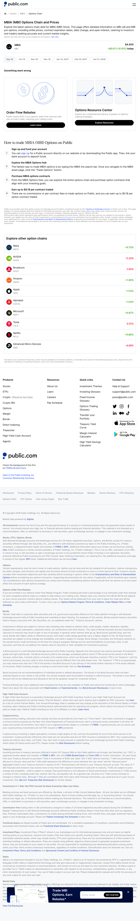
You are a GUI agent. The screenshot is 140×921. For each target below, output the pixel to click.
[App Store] (124, 423)
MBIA (22, 13)
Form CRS (94, 755)
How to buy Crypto (45, 499)
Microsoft (18, 311)
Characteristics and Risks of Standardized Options (53, 219)
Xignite (30, 519)
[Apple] (9, 291)
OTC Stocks (26, 499)
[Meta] (9, 247)
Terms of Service (44, 493)
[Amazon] (9, 280)
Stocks (13, 13)
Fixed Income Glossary (87, 399)
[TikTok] (128, 413)
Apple (16, 289)
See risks (55, 37)
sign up (25, 153)
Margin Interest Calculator (88, 435)
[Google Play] (124, 434)
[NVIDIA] (9, 258)
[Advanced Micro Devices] (9, 345)
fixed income (51, 688)
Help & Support (120, 386)
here (5, 550)
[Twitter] (114, 406)
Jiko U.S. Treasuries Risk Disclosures (36, 780)
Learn (50, 391)
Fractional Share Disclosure (57, 826)
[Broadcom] (9, 269)
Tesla (16, 322)
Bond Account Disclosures (95, 688)
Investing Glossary (90, 391)
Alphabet (18, 300)
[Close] (128, 892)
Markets (91, 493)
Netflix (16, 333)
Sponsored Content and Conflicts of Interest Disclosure (72, 850)
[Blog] (121, 413)
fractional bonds (69, 688)
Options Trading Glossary (89, 408)
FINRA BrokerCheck (75, 755)
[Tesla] (9, 324)
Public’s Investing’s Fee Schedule (62, 816)
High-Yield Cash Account (17, 435)
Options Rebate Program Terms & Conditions (82, 602)
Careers (51, 397)
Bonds (6, 419)
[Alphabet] (9, 302)
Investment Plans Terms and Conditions (22, 850)
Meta (16, 245)
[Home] (16, 4)
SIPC (66, 546)
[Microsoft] (9, 313)
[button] (70, 46)
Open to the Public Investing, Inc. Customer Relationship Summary (19, 476)
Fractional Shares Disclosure (69, 493)
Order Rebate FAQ (114, 602)
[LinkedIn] (114, 413)
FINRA (58, 546)
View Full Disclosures (13, 905)
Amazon (17, 278)
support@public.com (124, 391)
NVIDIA (17, 256)
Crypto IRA (9, 402)
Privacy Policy (24, 493)
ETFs (5, 391)
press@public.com (122, 397)
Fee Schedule (54, 402)
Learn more (83, 709)
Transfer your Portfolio (87, 417)
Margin (6, 413)
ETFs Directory (127, 493)
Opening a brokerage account (98, 209)
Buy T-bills (63, 499)
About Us (52, 386)
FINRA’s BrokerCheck (16, 468)
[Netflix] (9, 335)
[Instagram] (121, 406)
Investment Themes (91, 386)
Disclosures (8, 493)
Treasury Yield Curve (88, 426)
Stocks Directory (107, 493)
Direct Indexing (11, 424)
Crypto (18, 397)
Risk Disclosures (67, 743)
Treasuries (9, 430)
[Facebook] (128, 406)
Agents (7, 441)
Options (7, 408)
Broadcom (19, 267)
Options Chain (9, 499)
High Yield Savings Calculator (90, 444)
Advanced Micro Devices (27, 344)
